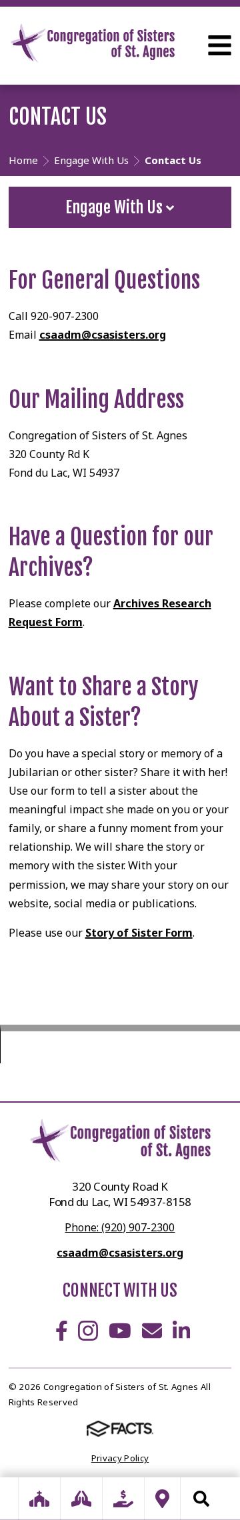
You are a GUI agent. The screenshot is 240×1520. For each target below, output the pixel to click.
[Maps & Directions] (162, 1498)
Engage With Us (115, 207)
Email (152, 1330)
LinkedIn (181, 1330)
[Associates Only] (81, 1498)
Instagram (88, 1330)
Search (201, 1498)
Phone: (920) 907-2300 (120, 1227)
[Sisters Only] (39, 1498)
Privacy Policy (120, 1458)
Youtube (120, 1330)
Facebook (61, 1330)
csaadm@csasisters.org (102, 334)
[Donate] (123, 1498)
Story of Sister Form (139, 932)
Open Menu (219, 45)
